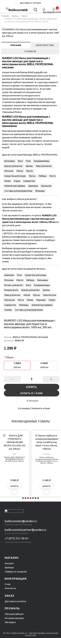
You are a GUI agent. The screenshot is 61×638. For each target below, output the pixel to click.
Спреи (17, 181)
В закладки (32, 400)
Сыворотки (29, 181)
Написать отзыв (40, 408)
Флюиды (40, 191)
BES (14, 454)
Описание (15, 45)
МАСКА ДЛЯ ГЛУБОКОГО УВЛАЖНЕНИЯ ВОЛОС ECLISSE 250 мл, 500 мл (14, 459)
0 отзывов (24, 408)
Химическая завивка (14, 186)
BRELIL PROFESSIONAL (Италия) (30, 337)
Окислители (49, 295)
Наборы (42, 176)
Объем (9, 357)
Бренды (9, 567)
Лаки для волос (44, 166)
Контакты (10, 588)
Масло (29, 171)
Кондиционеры (41, 161)
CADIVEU (47, 454)
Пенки (7, 181)
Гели (28, 161)
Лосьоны (8, 171)
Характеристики (45, 45)
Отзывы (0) (30, 51)
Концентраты (11, 290)
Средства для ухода (15, 176)
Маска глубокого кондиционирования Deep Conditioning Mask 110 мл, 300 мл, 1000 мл (46, 460)
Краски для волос (13, 166)
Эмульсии (46, 186)
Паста (53, 176)
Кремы (29, 166)
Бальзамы (9, 161)
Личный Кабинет (14, 614)
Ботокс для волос (13, 285)
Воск (20, 161)
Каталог (9, 563)
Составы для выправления (18, 191)
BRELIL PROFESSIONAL (45, 154)
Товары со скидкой (16, 571)
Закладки (10, 622)
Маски (20, 171)
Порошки (41, 300)
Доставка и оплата (15, 601)
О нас (8, 584)
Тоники (8, 310)
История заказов (14, 618)
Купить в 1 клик (31, 393)
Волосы (41, 268)
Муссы (32, 176)
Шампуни (33, 186)
